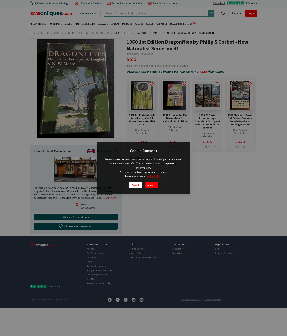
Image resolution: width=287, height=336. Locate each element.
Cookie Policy (153, 176)
